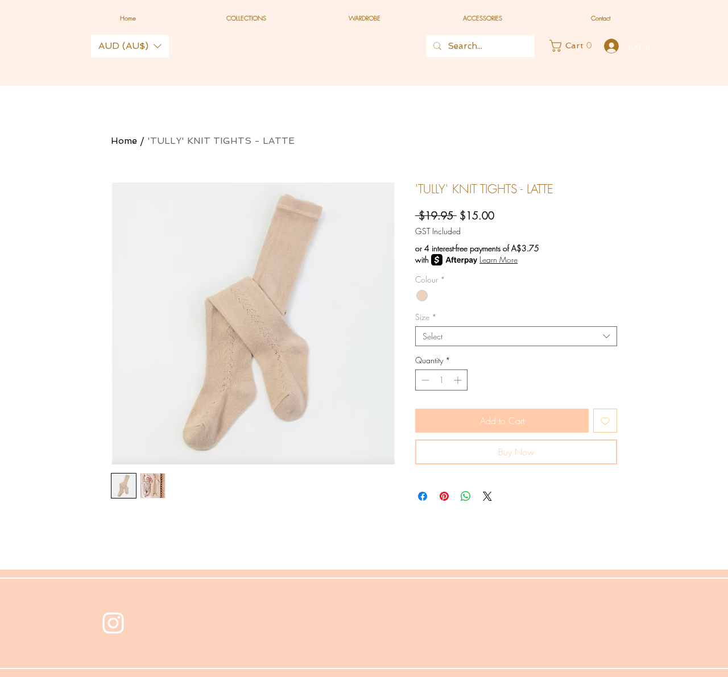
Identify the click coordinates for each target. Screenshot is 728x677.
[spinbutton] (441, 380)
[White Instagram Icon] (113, 623)
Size (426, 317)
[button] (130, 46)
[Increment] (459, 380)
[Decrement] (424, 380)
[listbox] (130, 46)
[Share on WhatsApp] (466, 496)
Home (124, 140)
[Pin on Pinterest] (444, 496)
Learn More (498, 259)
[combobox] (516, 336)
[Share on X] (487, 496)
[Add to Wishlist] (605, 421)
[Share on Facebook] (422, 496)
